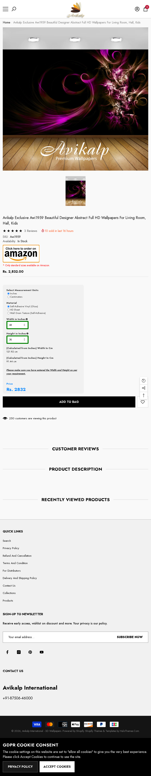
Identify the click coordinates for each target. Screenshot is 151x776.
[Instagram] (18, 652)
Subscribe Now (130, 637)
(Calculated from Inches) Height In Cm (29, 358)
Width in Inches (33, 319)
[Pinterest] (30, 652)
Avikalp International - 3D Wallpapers (41, 731)
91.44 (9, 361)
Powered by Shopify (73, 731)
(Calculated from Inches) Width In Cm (29, 348)
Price (9, 384)
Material (11, 303)
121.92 (10, 351)
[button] (14, 9)
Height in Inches (34, 333)
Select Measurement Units (22, 290)
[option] (75, 99)
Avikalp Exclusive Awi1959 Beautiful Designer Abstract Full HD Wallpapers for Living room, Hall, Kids (74, 220)
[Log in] (137, 9)
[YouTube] (41, 652)
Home (6, 22)
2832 (20, 389)
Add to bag (69, 402)
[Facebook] (7, 652)
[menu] (5, 9)
